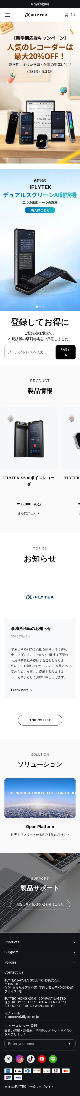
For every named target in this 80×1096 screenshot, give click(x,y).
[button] (73, 15)
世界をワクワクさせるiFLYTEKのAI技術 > (40, 834)
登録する (65, 352)
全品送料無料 (40, 4)
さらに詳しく (27, 513)
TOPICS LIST (40, 720)
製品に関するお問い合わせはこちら (40, 904)
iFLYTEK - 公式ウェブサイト (34, 1086)
